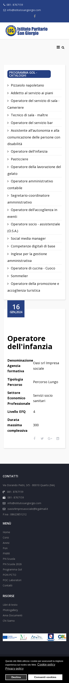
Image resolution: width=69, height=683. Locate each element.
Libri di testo (10, 604)
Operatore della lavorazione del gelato (34, 170)
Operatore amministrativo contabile (30, 184)
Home (6, 532)
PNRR (6, 553)
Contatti (7, 585)
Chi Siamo (9, 620)
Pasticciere (19, 159)
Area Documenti (12, 615)
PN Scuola (9, 559)
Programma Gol (12, 569)
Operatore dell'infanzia (28, 151)
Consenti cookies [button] (45, 677)
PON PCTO (9, 574)
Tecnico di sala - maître (29, 115)
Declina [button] (16, 677)
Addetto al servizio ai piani (31, 93)
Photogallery (10, 610)
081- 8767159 (15, 4)
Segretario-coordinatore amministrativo (28, 198)
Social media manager (28, 238)
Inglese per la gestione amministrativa (27, 257)
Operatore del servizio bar (31, 122)
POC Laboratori (12, 580)
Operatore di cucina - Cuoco (32, 268)
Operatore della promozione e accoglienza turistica (33, 287)
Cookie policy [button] (46, 664)
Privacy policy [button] (14, 668)
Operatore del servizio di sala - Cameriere (33, 104)
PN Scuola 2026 (12, 564)
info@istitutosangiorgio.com (24, 10)
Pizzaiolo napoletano (27, 85)
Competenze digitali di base (32, 246)
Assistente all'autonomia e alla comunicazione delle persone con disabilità (33, 137)
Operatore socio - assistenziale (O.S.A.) (33, 227)
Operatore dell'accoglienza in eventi (32, 213)
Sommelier (19, 276)
